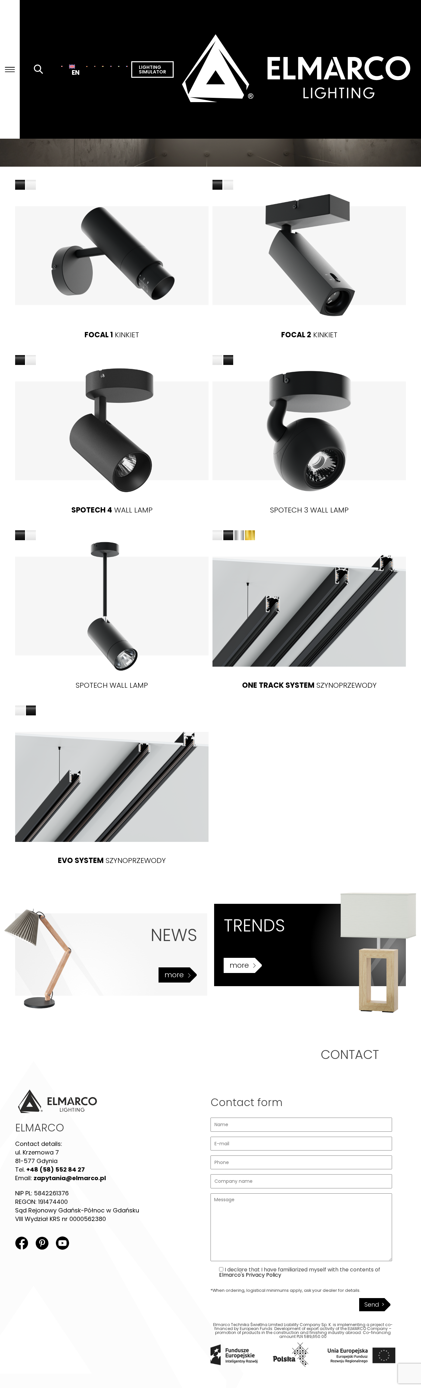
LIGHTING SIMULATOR (152, 69)
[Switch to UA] (119, 66)
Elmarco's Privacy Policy (250, 1275)
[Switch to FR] (127, 66)
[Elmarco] (297, 69)
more (174, 975)
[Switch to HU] (103, 66)
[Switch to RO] (95, 66)
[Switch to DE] (87, 66)
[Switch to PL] (62, 66)
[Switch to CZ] (111, 66)
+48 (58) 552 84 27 (55, 1169)
